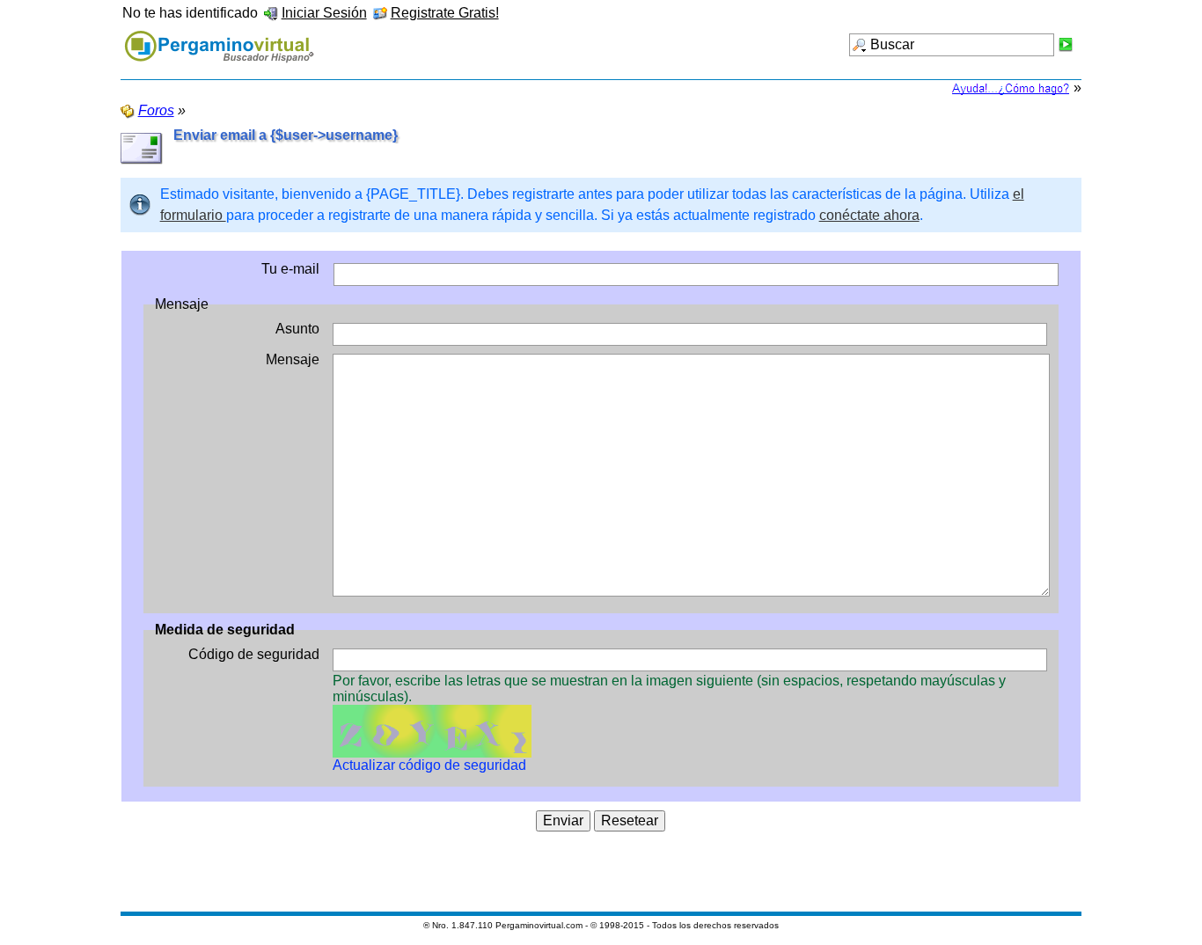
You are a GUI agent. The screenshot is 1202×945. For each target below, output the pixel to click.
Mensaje (292, 359)
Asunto (297, 328)
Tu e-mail (290, 268)
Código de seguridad (253, 654)
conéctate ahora (869, 215)
